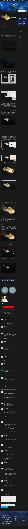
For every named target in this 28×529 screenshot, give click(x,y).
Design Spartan (5, 326)
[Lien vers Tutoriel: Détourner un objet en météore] (1, 278)
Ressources (16, 520)
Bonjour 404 (20, 32)
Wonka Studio (20, 42)
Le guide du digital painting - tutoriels (25, 18)
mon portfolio (23, 520)
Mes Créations (16, 517)
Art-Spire (19, 30)
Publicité (15, 519)
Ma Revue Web (20, 37)
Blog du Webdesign (20, 31)
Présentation (16, 518)
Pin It (4, 283)
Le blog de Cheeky (20, 36)
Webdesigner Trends (20, 41)
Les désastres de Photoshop (20, 21)
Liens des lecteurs (16, 516)
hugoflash (5, 450)
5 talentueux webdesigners (20, 23)
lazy (4, 311)
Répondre (8, 326)
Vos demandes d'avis (25, 25)
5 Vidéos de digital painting (25, 21)
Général (15, 515)
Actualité (15, 514)
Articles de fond (20, 25)
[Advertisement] (8, 307)
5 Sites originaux (25, 23)
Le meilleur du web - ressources (20, 18)
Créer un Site (20, 45)
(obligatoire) (3, 503)
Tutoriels (15, 521)
